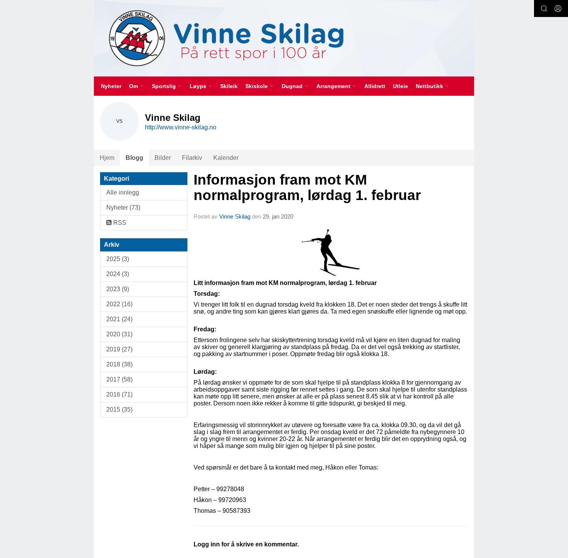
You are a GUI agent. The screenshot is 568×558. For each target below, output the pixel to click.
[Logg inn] (558, 8)
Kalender (225, 157)
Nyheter (111, 86)
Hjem (107, 157)
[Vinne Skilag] (284, 38)
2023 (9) (117, 289)
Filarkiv (192, 157)
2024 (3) (117, 274)
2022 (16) (119, 304)
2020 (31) (119, 334)
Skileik (229, 86)
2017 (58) (119, 379)
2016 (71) (119, 394)
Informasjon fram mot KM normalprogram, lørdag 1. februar (307, 188)
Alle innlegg (122, 192)
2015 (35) (119, 409)
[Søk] (544, 8)
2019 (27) (119, 349)
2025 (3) (117, 259)
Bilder (163, 157)
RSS (119, 222)
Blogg (134, 157)
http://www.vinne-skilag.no (180, 127)
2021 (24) (119, 319)
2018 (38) (119, 364)
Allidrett (374, 86)
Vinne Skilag (234, 216)
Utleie (400, 86)
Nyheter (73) (123, 207)
